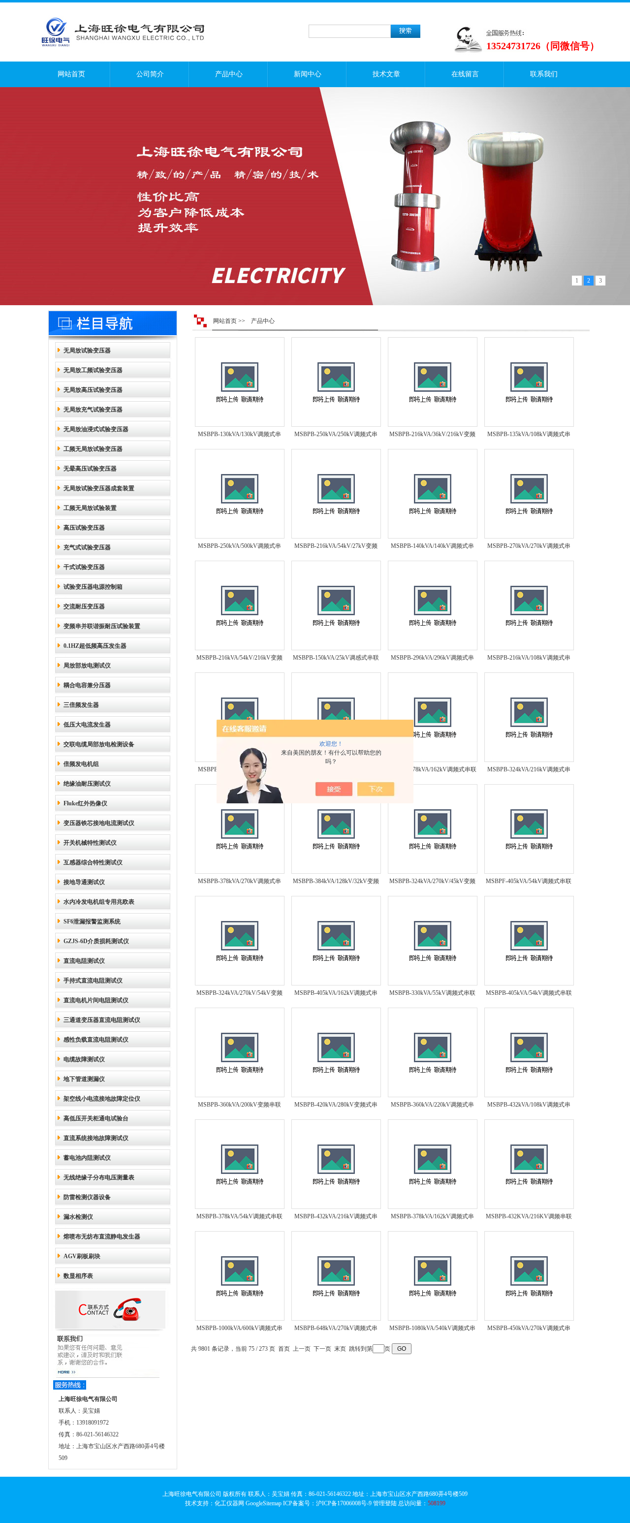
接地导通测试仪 (84, 882)
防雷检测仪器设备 (87, 1197)
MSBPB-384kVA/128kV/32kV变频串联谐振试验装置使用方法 (336, 883)
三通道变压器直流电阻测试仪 (101, 1019)
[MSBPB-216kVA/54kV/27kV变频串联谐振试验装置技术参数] (336, 493)
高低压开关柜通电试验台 (95, 1118)
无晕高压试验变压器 (90, 468)
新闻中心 (307, 74)
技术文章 (386, 74)
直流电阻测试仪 (84, 960)
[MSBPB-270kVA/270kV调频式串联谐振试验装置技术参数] (529, 493)
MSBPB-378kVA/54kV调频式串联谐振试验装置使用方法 (239, 1218)
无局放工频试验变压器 (93, 370)
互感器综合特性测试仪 (93, 862)
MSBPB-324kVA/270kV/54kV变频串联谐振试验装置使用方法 (239, 994)
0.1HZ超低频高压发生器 (94, 645)
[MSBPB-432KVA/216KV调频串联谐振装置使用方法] (529, 1164)
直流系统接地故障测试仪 (95, 1138)
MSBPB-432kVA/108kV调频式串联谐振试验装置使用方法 (528, 1106)
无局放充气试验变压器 (93, 409)
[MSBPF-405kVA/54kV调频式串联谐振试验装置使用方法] (529, 829)
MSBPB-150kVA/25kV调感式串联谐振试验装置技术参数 (336, 659)
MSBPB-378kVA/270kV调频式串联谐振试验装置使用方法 (239, 883)
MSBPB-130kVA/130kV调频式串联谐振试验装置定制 (239, 436)
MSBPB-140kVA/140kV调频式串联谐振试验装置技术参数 (432, 547)
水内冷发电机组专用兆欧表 (98, 901)
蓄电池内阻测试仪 (87, 1157)
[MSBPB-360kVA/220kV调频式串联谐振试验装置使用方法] (432, 1052)
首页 (284, 1348)
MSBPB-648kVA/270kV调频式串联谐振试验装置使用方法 (336, 1330)
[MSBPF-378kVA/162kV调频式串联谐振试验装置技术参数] (432, 717)
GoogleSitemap (264, 1503)
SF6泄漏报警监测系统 (92, 921)
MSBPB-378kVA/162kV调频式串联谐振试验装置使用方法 (432, 1218)
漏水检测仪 (78, 1216)
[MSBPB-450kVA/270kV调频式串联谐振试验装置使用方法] (529, 1276)
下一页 (322, 1348)
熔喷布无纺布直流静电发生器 (101, 1236)
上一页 (302, 1348)
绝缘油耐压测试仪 (87, 783)
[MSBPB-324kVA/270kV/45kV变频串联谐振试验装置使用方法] (432, 829)
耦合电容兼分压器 (87, 685)
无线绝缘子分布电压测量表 (98, 1177)
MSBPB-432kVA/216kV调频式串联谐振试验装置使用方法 (336, 1218)
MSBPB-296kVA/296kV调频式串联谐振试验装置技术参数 (432, 659)
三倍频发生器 (81, 704)
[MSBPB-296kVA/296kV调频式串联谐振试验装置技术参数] (432, 605)
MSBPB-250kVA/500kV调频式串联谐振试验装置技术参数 (239, 547)
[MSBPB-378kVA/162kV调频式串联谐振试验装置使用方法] (432, 1164)
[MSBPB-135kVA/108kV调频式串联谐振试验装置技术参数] (529, 382)
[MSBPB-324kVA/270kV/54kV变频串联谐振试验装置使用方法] (239, 940)
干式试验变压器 (84, 567)
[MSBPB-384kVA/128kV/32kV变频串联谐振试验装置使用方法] (336, 829)
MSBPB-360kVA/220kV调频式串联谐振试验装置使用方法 (432, 1106)
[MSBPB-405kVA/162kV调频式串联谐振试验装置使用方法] (336, 940)
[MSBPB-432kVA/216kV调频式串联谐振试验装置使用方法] (336, 1164)
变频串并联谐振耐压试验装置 (101, 626)
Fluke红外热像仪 (85, 803)
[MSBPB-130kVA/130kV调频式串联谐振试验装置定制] (239, 382)
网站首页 (71, 74)
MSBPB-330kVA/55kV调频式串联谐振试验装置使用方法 (432, 994)
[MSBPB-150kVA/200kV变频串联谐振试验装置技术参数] (239, 717)
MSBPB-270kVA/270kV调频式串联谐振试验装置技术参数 (528, 547)
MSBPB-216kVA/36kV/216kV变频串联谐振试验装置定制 (432, 436)
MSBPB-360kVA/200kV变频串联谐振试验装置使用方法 (239, 1106)
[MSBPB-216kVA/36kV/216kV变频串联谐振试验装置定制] (432, 382)
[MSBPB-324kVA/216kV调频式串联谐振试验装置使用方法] (529, 717)
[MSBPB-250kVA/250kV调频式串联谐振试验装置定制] (336, 382)
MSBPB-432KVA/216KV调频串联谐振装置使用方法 (529, 1218)
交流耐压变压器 (84, 606)
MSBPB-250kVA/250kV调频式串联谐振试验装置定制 (336, 436)
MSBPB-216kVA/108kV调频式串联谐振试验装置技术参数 (528, 659)
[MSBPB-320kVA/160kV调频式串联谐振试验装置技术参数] (336, 717)
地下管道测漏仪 (84, 1079)
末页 (340, 1348)
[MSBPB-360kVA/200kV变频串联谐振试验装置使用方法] (239, 1052)
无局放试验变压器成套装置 (98, 488)
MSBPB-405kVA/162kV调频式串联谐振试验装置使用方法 (336, 994)
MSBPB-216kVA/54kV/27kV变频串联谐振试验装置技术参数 (336, 547)
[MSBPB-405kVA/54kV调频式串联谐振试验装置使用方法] (529, 940)
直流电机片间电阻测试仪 (95, 1000)
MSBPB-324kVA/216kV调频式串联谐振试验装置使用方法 (528, 771)
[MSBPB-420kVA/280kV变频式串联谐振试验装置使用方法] (336, 1052)
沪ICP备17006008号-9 (344, 1503)
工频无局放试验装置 (90, 508)
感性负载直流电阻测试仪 (95, 1039)
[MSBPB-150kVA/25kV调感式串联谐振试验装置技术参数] (336, 605)
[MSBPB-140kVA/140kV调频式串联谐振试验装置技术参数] (432, 493)
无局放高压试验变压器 (93, 389)
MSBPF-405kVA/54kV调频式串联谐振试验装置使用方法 (528, 883)
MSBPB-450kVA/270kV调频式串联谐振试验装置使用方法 (528, 1330)
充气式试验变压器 (87, 547)
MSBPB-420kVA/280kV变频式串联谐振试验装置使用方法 (336, 1106)
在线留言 (465, 74)
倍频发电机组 (81, 764)
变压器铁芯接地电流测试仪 (98, 823)
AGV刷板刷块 (81, 1256)
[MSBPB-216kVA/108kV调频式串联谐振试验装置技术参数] (529, 605)
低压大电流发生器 (87, 724)
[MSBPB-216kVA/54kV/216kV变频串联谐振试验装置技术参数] (239, 605)
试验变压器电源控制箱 (93, 586)
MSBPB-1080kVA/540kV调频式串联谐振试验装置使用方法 (432, 1330)
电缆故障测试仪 (84, 1059)
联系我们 (544, 74)
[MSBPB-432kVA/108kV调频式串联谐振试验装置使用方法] (529, 1052)
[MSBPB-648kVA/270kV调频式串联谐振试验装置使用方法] (336, 1276)
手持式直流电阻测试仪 (93, 980)
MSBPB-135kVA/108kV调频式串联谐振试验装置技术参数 (528, 436)
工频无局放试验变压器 (93, 448)
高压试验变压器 (84, 527)
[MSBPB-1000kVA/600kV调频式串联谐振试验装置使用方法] (239, 1276)
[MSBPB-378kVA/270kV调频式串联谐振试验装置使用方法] (239, 829)
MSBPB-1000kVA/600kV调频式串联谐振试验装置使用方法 (239, 1330)
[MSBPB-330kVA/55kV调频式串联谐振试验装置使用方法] (432, 940)
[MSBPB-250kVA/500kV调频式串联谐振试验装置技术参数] (239, 493)
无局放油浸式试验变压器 (95, 429)
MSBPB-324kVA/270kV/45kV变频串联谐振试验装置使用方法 (432, 883)
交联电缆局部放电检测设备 (98, 744)
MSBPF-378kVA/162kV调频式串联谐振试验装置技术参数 (432, 771)
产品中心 (229, 74)
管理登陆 (385, 1503)
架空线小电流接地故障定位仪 (101, 1098)
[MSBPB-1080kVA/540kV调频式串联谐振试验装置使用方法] (432, 1276)
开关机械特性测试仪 (90, 842)
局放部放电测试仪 (87, 665)
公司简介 (150, 74)
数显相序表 (78, 1275)
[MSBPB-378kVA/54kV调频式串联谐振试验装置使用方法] (239, 1164)
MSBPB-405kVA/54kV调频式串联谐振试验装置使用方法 (529, 994)
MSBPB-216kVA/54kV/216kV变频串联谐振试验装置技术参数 (239, 659)
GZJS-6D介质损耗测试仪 (96, 941)
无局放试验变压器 (87, 350)
